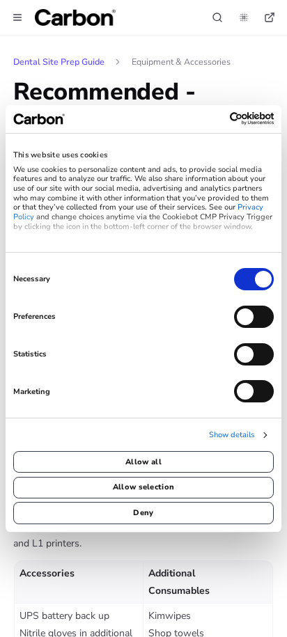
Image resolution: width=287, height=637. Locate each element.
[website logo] (75, 17)
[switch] (254, 317)
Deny (143, 513)
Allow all (143, 462)
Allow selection (144, 487)
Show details (231, 435)
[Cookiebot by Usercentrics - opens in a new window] (213, 118)
